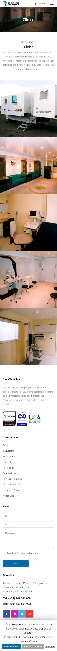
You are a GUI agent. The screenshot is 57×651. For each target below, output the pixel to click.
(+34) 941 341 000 (19, 598)
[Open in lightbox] (28, 108)
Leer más (50, 646)
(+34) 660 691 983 (19, 603)
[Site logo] (11, 3)
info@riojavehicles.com (21, 591)
